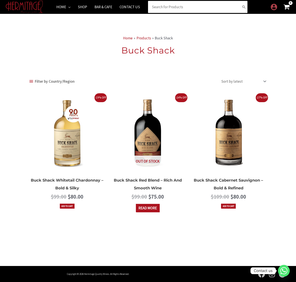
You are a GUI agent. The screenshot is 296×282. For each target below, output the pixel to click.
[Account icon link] (273, 6)
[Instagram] (271, 274)
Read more (147, 208)
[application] (68, 7)
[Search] (244, 7)
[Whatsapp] (284, 271)
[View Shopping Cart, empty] (286, 7)
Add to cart (67, 206)
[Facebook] (261, 274)
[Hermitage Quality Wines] (24, 6)
